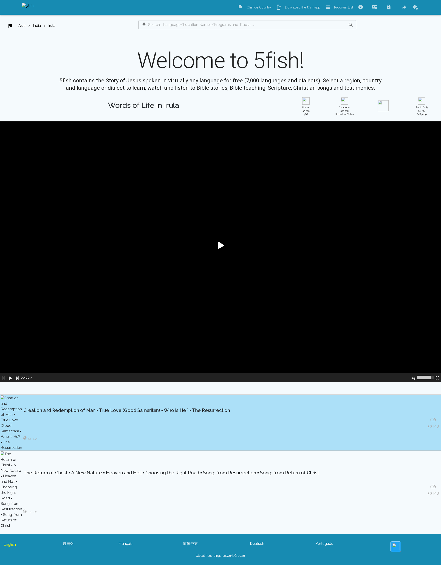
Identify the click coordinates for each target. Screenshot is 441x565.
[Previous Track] (3, 377)
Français (126, 543)
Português (324, 543)
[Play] (10, 377)
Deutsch (257, 543)
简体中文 (190, 543)
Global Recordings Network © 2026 (220, 555)
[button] (144, 25)
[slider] (425, 377)
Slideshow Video (345, 110)
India (37, 25)
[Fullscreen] (437, 377)
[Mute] (413, 377)
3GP (306, 110)
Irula (51, 25)
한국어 (68, 543)
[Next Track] (17, 377)
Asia (21, 25)
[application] (220, 251)
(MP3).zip (422, 110)
